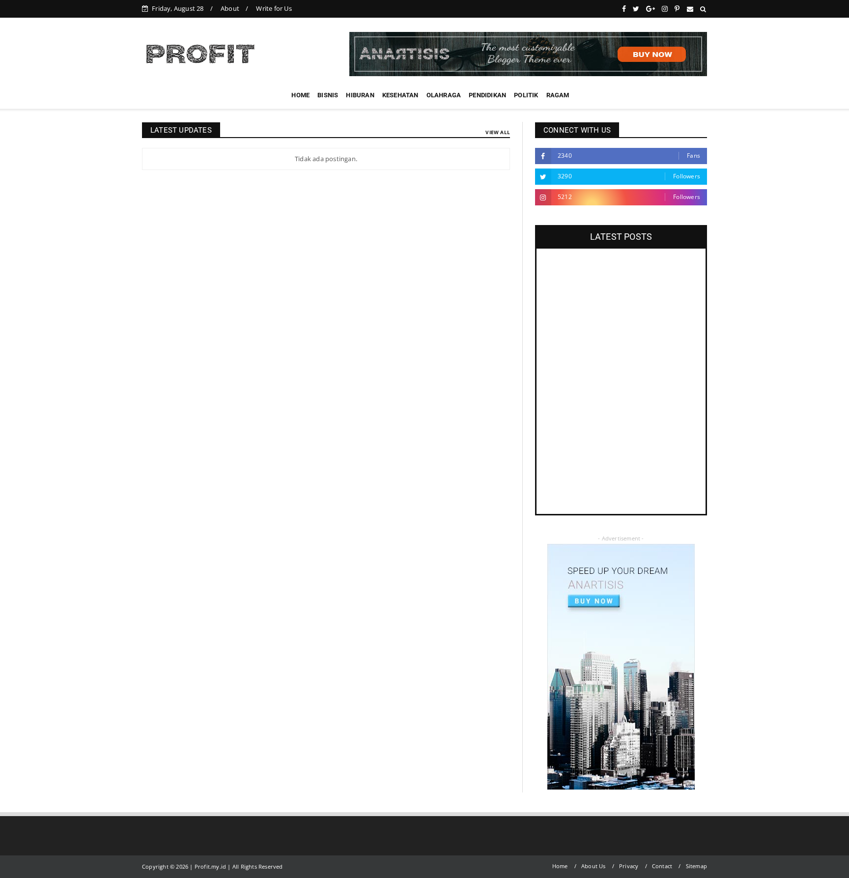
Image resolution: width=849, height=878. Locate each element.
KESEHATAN (400, 95)
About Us (593, 866)
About (230, 8)
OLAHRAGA (443, 95)
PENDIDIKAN (487, 95)
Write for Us (273, 8)
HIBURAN (360, 95)
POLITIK (526, 95)
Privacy (628, 866)
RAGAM (557, 95)
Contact (662, 866)
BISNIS (327, 95)
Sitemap (696, 866)
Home (560, 866)
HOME (300, 95)
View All (497, 132)
